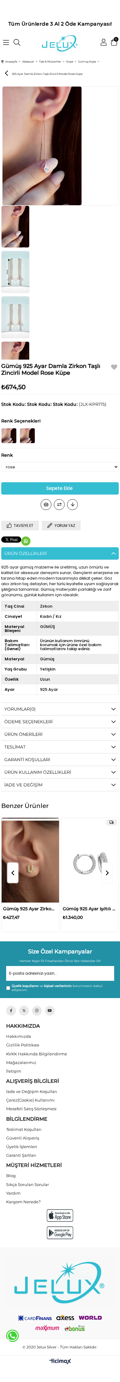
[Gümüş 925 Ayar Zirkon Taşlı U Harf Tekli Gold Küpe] (30, 861)
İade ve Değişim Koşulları (31, 1091)
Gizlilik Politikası (22, 1044)
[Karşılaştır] (59, 504)
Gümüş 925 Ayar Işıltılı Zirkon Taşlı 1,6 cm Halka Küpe (90, 908)
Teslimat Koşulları (24, 1129)
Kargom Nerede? (23, 1201)
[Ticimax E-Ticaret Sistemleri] (60, 1362)
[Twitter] (24, 1011)
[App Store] (60, 1215)
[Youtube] (50, 1011)
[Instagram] (37, 1011)
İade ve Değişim (23, 785)
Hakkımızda (18, 1036)
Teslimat (15, 747)
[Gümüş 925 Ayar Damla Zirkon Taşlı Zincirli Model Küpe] (9, 435)
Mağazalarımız (21, 1062)
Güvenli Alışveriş (22, 1137)
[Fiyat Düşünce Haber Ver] (72, 504)
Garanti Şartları (21, 1155)
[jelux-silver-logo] (60, 1280)
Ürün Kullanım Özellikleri (37, 772)
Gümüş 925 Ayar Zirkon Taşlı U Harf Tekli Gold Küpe (30, 908)
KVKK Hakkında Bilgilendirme (36, 1053)
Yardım (13, 1193)
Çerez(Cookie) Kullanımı (30, 1100)
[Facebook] (11, 1011)
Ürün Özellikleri (25, 553)
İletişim (13, 1071)
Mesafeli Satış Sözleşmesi (31, 1108)
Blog (11, 1175)
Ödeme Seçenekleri (28, 721)
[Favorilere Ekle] (114, 368)
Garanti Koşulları (27, 759)
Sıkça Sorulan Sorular (27, 1184)
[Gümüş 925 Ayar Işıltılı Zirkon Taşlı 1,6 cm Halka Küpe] (90, 861)
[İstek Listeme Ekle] (46, 504)
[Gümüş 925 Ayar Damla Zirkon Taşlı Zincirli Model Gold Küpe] (27, 435)
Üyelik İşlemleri (21, 1146)
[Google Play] (60, 1232)
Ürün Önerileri (23, 734)
